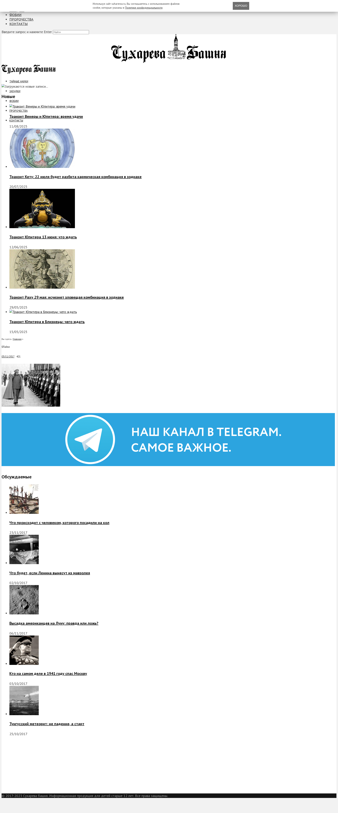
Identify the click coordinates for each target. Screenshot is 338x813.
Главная (17, 339)
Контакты (18, 24)
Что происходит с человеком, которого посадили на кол (59, 522)
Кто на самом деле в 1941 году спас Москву (48, 673)
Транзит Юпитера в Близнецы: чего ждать (47, 321)
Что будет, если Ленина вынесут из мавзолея (49, 572)
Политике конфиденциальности (144, 7)
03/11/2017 (8, 356)
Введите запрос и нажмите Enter (27, 32)
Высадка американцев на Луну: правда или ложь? (53, 623)
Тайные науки (18, 81)
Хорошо (241, 5)
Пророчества (21, 19)
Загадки (14, 91)
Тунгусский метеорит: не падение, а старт (46, 723)
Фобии (15, 15)
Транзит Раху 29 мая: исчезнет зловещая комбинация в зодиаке (66, 297)
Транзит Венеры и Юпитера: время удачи (46, 116)
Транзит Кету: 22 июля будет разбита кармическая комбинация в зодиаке (75, 176)
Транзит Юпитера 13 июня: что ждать (43, 236)
